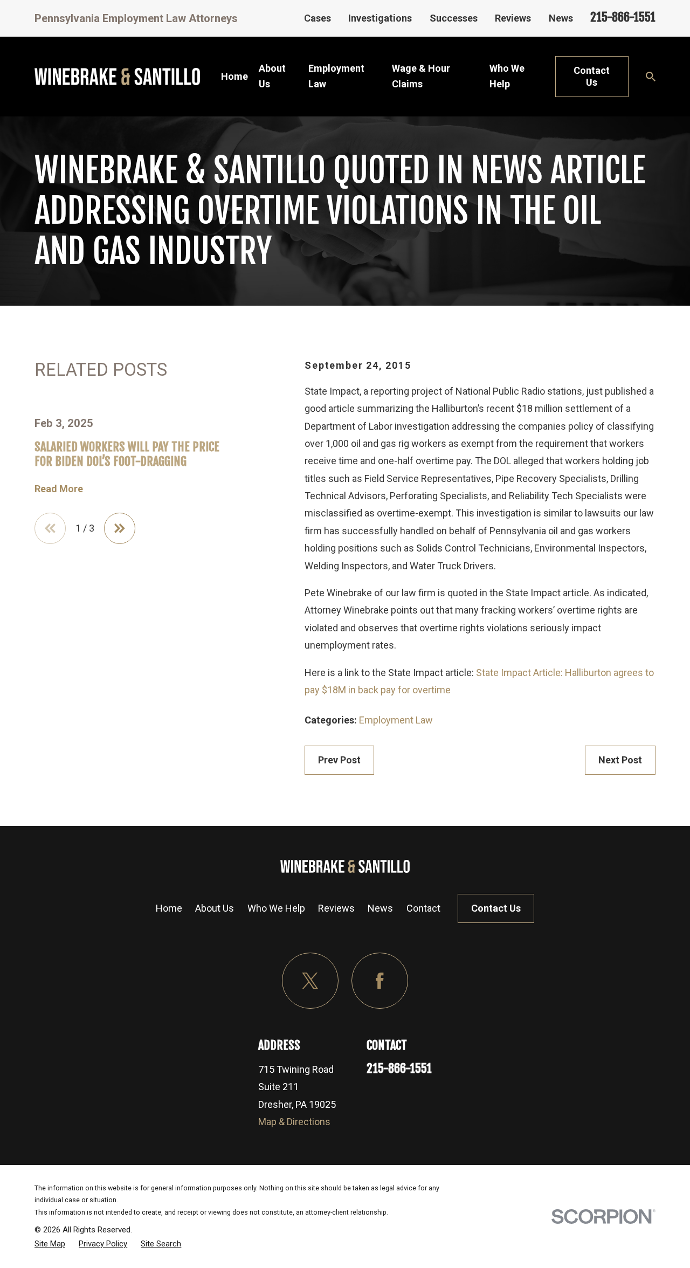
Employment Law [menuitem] (336, 76)
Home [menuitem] (234, 76)
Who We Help (276, 908)
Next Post (620, 760)
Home (169, 908)
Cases (317, 18)
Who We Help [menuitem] (507, 76)
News (561, 18)
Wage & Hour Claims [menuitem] (421, 76)
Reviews (513, 18)
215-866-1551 (623, 17)
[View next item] (119, 528)
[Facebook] (379, 981)
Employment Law (396, 720)
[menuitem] (49, 1243)
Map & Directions (294, 1121)
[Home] (117, 76)
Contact (423, 908)
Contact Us (592, 76)
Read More (58, 489)
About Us (214, 908)
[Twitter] (310, 981)
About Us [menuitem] (272, 76)
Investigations (380, 18)
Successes (454, 18)
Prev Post (339, 760)
